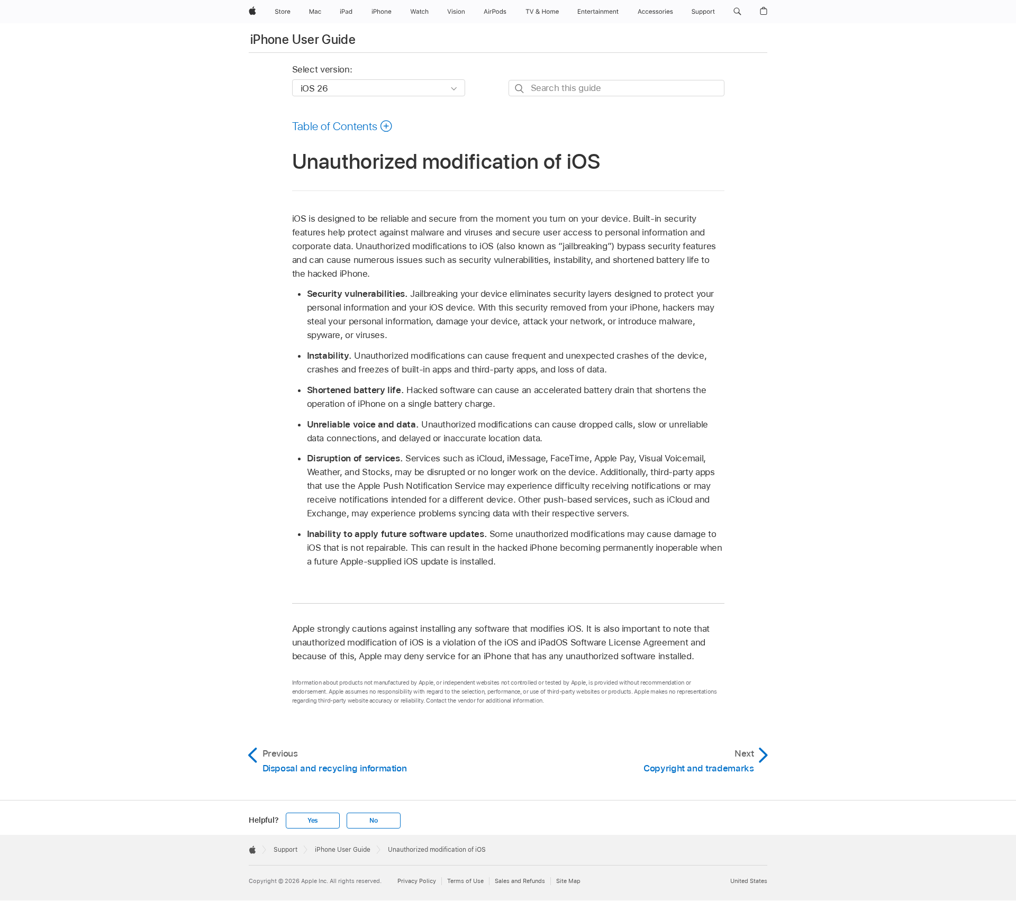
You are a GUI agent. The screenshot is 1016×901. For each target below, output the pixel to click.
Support (285, 849)
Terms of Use (465, 881)
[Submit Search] (519, 88)
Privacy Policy (416, 881)
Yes (312, 820)
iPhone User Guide (303, 39)
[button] (737, 11)
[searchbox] (616, 88)
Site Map (568, 881)
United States (748, 881)
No (373, 820)
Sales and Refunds (520, 881)
